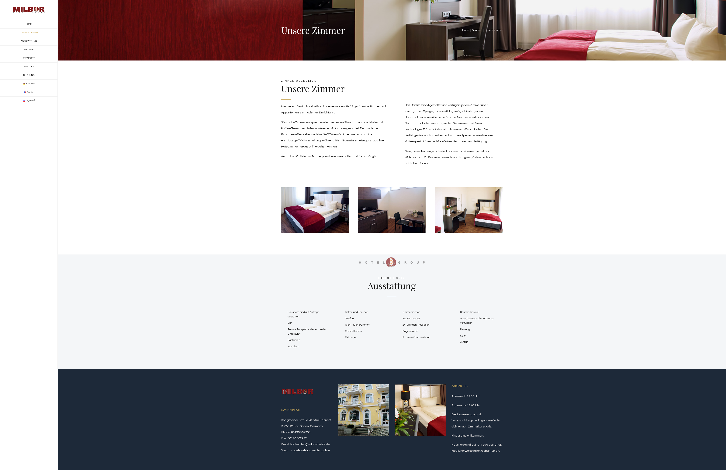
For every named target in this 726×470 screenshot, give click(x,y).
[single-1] (469, 188)
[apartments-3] (392, 188)
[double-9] (315, 188)
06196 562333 (300, 432)
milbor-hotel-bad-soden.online (309, 450)
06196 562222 (297, 438)
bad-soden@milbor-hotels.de (310, 444)
